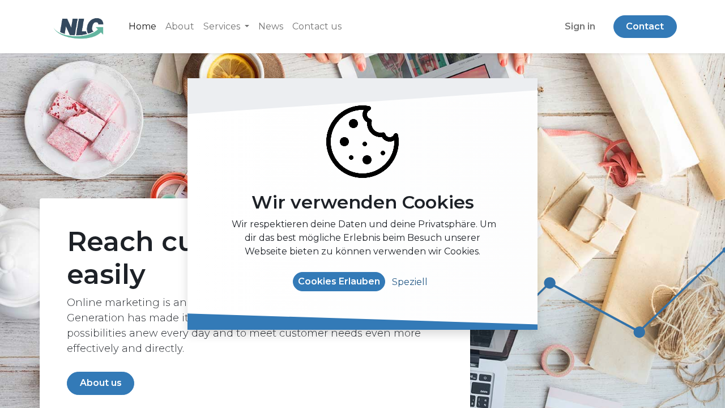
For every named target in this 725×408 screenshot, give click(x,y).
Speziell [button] (410, 282)
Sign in (580, 26)
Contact (645, 26)
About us (101, 382)
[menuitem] (142, 26)
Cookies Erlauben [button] (339, 281)
